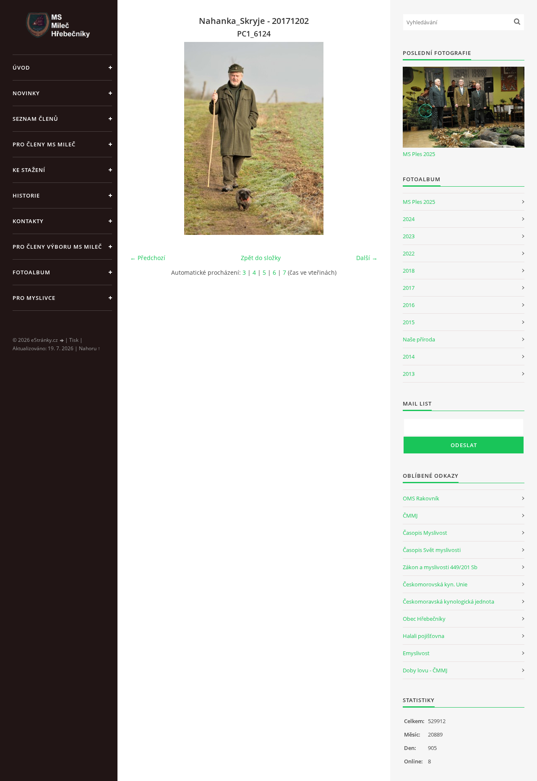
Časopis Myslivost (425, 532)
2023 (408, 236)
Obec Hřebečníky (424, 618)
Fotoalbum (31, 272)
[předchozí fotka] (143, 138)
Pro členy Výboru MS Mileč (57, 246)
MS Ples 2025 (419, 154)
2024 (408, 219)
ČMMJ (410, 515)
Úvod (21, 67)
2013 (408, 373)
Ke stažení (29, 170)
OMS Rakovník (421, 498)
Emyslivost (416, 653)
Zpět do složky (261, 258)
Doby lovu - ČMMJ (425, 670)
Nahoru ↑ (89, 348)
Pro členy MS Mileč (44, 144)
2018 (408, 270)
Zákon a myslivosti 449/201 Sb (440, 567)
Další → (367, 258)
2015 (408, 322)
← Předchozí (147, 258)
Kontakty (28, 221)
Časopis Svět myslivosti (432, 550)
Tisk (73, 340)
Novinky (26, 93)
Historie (26, 195)
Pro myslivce (34, 298)
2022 (408, 253)
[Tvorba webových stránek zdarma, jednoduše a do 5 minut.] (62, 340)
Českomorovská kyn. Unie (435, 584)
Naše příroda (419, 339)
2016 (408, 305)
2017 (408, 288)
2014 (408, 356)
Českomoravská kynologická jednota (448, 601)
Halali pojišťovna (423, 636)
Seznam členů (35, 118)
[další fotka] (364, 138)
